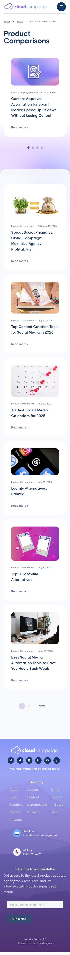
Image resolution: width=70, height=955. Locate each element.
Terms (54, 789)
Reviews (15, 812)
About (14, 789)
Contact (33, 797)
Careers (33, 789)
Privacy (55, 797)
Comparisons (37, 804)
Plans (14, 797)
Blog (53, 812)
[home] (25, 6)
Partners (33, 812)
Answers (16, 819)
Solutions (16, 804)
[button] (61, 6)
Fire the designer (42, 943)
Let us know (24, 943)
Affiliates (56, 804)
